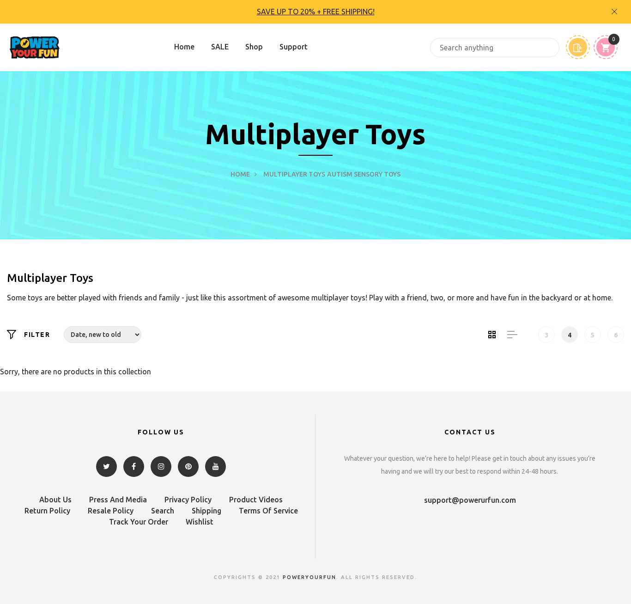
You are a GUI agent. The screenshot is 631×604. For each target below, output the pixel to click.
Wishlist (199, 522)
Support (293, 47)
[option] (315, 12)
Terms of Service (268, 510)
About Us (55, 499)
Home (184, 47)
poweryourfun (309, 577)
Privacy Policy (188, 499)
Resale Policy (110, 510)
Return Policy (47, 510)
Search (162, 510)
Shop (254, 47)
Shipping (206, 510)
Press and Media (118, 499)
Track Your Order (138, 522)
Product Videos (256, 499)
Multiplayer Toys (294, 174)
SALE (220, 47)
